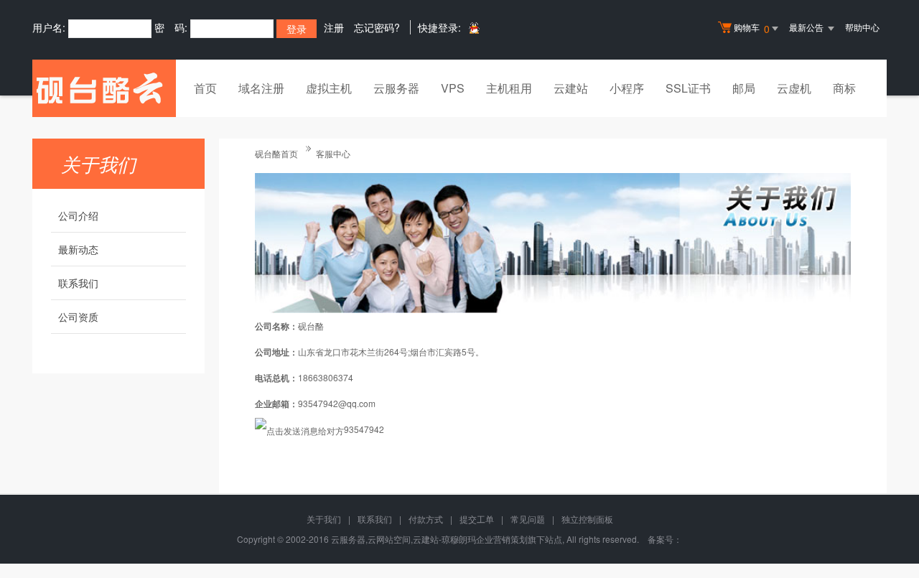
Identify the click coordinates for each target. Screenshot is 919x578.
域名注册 (261, 88)
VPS (453, 88)
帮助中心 (862, 27)
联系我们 (78, 283)
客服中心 (333, 153)
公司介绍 (78, 215)
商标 (844, 88)
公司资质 (78, 316)
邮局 (743, 88)
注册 (334, 27)
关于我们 (324, 519)
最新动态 (78, 249)
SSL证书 (688, 88)
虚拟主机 (329, 88)
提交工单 (477, 519)
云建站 (571, 88)
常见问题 (527, 519)
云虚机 (794, 88)
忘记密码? (377, 27)
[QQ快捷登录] (473, 28)
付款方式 (426, 519)
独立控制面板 (587, 519)
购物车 (752, 28)
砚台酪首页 (276, 153)
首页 (205, 88)
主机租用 (509, 88)
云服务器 (396, 88)
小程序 (627, 88)
